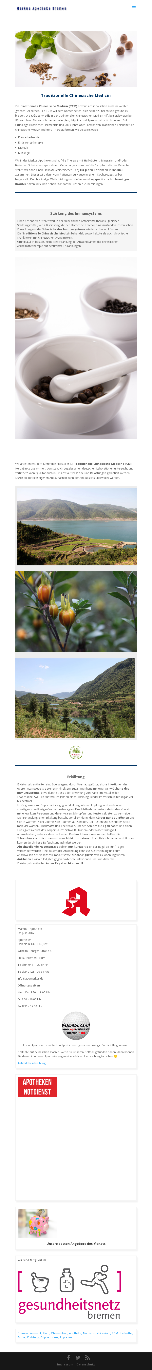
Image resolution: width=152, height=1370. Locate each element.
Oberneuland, (60, 1333)
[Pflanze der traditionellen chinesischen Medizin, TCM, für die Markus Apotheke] (76, 611)
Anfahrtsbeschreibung (32, 1063)
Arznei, (22, 1337)
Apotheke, (76, 1333)
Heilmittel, (127, 1333)
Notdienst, (90, 1333)
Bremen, (23, 1333)
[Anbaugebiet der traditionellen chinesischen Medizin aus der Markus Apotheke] (77, 526)
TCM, (116, 1333)
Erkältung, (34, 1337)
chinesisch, (104, 1333)
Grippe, (45, 1337)
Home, (55, 1337)
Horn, (47, 1333)
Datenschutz (85, 1364)
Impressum (67, 1337)
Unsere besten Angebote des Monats (76, 1244)
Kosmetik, (36, 1333)
